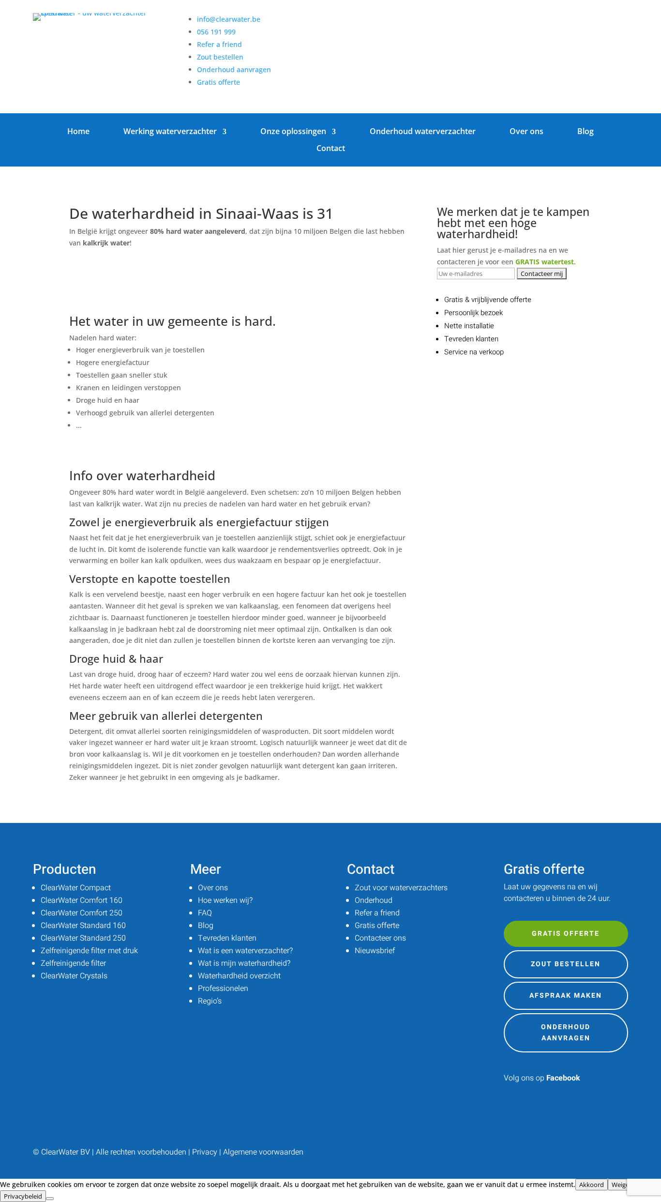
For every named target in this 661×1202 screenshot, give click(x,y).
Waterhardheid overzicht (239, 976)
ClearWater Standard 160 (83, 925)
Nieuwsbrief (375, 951)
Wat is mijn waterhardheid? (244, 963)
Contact (330, 148)
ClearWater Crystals (74, 976)
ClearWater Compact (76, 888)
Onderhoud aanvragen (234, 69)
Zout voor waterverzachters (401, 888)
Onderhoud (373, 900)
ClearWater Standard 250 (83, 938)
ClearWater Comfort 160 (81, 900)
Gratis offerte (218, 82)
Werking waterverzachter (170, 132)
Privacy (204, 1152)
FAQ (205, 913)
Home (78, 132)
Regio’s (210, 1001)
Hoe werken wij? (225, 900)
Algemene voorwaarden (263, 1152)
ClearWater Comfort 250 (81, 913)
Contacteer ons (380, 938)
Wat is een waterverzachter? (245, 951)
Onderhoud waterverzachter (423, 132)
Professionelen (223, 988)
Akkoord (591, 1184)
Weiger (621, 1184)
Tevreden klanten (227, 938)
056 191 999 (216, 31)
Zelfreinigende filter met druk (89, 951)
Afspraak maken (565, 995)
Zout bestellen (220, 56)
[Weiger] (50, 1198)
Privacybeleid (23, 1196)
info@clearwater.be (228, 19)
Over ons (526, 132)
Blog (585, 132)
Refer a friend (219, 44)
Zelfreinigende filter (73, 963)
